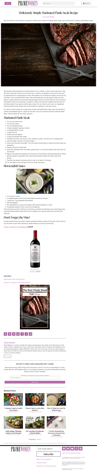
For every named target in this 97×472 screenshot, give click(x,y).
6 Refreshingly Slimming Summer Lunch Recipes (13, 432)
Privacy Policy (42, 463)
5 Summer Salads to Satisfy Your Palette (13, 409)
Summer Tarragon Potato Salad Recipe (17, 282)
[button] (5, 334)
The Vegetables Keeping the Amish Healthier (35, 432)
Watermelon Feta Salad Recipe (14, 279)
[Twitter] (68, 448)
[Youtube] (72, 448)
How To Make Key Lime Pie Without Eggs (56, 409)
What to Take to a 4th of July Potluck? (34, 409)
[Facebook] (64, 448)
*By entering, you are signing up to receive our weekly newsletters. (35, 375)
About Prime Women (44, 459)
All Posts (7, 356)
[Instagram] (76, 448)
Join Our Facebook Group (71, 453)
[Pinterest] (80, 448)
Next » (39, 439)
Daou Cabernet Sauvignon (15, 226)
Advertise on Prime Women (46, 466)
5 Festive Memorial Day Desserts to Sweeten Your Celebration (56, 433)
